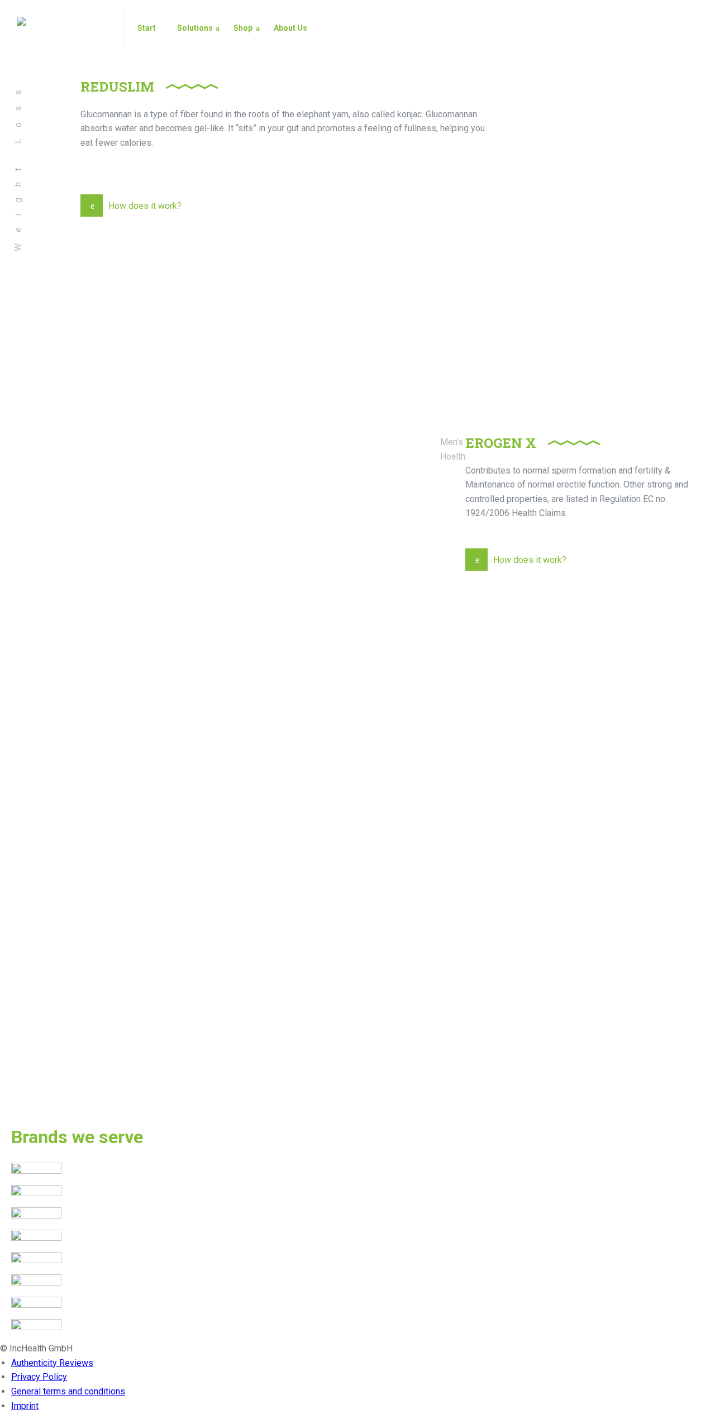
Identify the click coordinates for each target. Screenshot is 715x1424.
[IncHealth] (63, 27)
